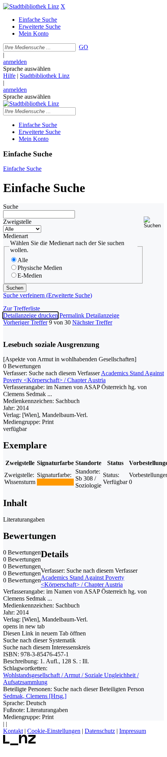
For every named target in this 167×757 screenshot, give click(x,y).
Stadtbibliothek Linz (45, 75)
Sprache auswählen (26, 68)
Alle (22, 260)
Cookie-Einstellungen (53, 731)
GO (83, 47)
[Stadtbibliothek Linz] (31, 6)
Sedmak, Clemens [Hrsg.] (34, 696)
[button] (154, 222)
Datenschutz (100, 731)
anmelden (15, 61)
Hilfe (9, 75)
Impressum (132, 731)
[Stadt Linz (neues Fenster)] (19, 743)
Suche (10, 206)
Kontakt (13, 731)
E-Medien (29, 275)
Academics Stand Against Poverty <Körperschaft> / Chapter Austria (83, 376)
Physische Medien (39, 267)
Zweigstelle (17, 221)
